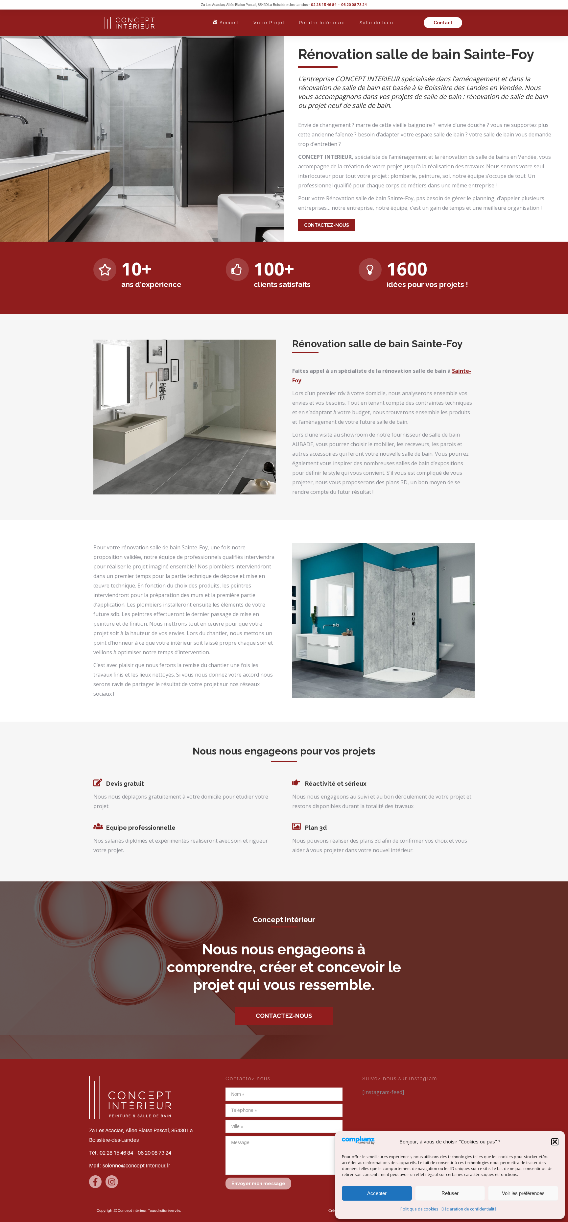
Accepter (377, 1193)
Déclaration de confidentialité (469, 1209)
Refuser (450, 1193)
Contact (443, 22)
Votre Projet (269, 22)
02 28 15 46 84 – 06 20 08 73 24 (339, 4)
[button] (555, 1141)
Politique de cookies (419, 1209)
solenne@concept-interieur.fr (136, 1165)
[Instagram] (112, 1181)
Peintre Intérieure (322, 22)
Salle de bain (376, 22)
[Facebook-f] (95, 1181)
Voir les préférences (523, 1193)
